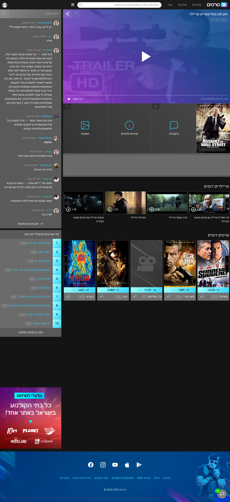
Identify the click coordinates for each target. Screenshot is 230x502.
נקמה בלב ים (42, 261)
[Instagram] (103, 465)
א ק (50, 36)
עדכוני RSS (144, 478)
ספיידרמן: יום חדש (39, 243)
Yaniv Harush (45, 138)
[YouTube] (115, 465)
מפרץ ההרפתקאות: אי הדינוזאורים (29, 305)
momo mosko (45, 23)
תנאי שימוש (101, 478)
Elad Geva (47, 116)
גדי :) (49, 210)
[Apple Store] (127, 465)
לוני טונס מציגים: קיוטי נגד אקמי (31, 270)
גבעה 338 (44, 288)
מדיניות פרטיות (82, 478)
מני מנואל (47, 179)
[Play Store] (139, 465)
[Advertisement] (146, 165)
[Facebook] (91, 465)
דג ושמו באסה (41, 323)
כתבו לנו (64, 478)
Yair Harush (46, 165)
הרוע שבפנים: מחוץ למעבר (34, 297)
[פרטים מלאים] (129, 105)
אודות (166, 478)
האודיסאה (44, 252)
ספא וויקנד (43, 279)
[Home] (217, 5)
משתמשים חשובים (123, 478)
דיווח (157, 478)
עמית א (48, 151)
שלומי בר (47, 50)
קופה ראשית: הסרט (38, 314)
